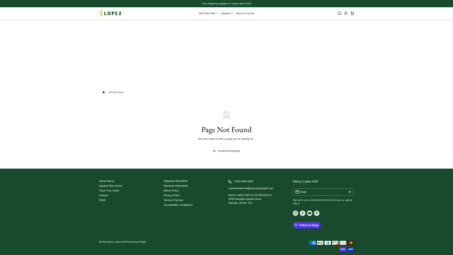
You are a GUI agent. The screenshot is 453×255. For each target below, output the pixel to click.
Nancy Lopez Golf (117, 241)
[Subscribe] (349, 192)
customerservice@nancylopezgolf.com (250, 188)
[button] (352, 13)
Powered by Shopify (136, 241)
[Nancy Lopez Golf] (110, 13)
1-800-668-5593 (243, 181)
